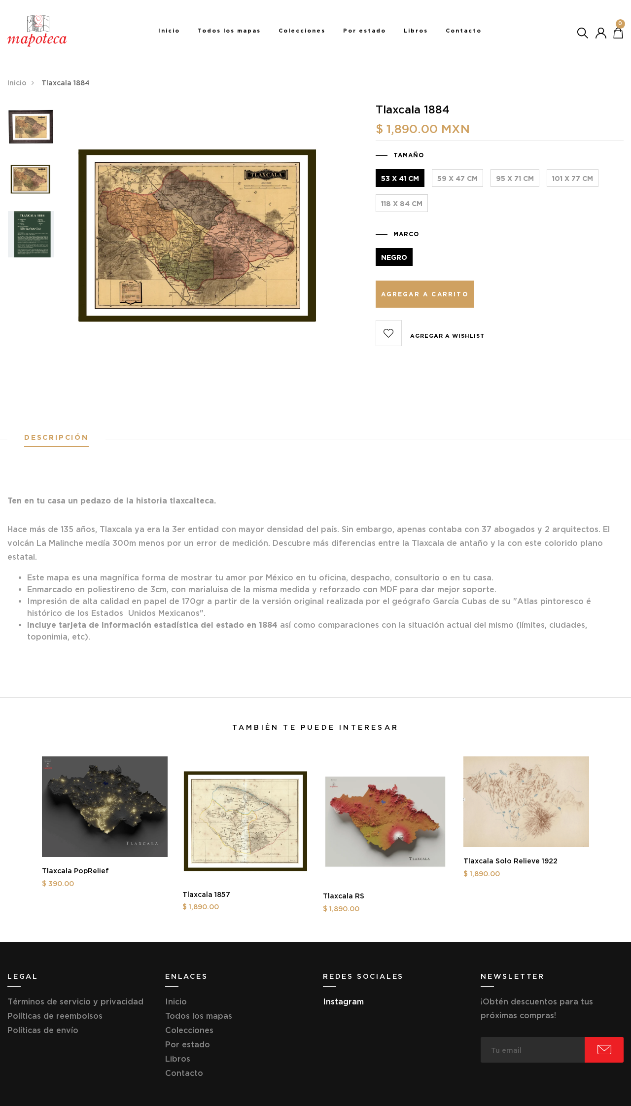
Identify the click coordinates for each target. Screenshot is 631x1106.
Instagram (343, 1001)
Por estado (364, 31)
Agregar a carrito (424, 294)
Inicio (169, 31)
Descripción (56, 437)
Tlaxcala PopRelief (75, 871)
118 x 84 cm (401, 204)
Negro (394, 257)
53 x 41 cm (400, 178)
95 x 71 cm (515, 178)
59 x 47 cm (457, 178)
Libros (416, 31)
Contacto (464, 31)
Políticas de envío (42, 1030)
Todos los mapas (229, 31)
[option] (31, 130)
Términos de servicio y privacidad (75, 1001)
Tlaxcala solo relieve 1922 (510, 861)
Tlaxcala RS (343, 896)
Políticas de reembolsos (55, 1015)
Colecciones (302, 31)
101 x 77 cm (572, 178)
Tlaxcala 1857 (206, 894)
